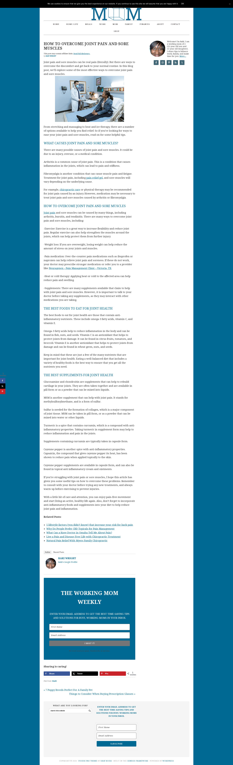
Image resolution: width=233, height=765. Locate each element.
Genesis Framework (137, 761)
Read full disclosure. (81, 54)
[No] (229, 4)
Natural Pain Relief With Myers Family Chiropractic (76, 540)
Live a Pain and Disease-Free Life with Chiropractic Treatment (83, 536)
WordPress (168, 761)
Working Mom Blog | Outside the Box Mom (116, 9)
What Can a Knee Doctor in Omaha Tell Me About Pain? (79, 532)
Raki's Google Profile (67, 562)
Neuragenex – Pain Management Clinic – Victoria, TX (80, 268)
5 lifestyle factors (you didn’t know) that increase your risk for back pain (89, 524)
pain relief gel (94, 177)
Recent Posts (58, 552)
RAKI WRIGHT (67, 558)
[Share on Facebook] (2, 380)
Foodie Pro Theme (87, 761)
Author (47, 552)
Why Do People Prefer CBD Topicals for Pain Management (80, 528)
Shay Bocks (106, 761)
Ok (182, 4)
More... (183, 56)
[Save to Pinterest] (2, 391)
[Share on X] (2, 386)
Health (54, 681)
